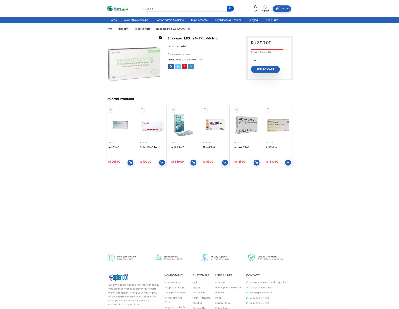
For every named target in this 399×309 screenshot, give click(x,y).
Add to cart (265, 69)
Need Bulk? (272, 20)
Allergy (111, 142)
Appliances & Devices (228, 20)
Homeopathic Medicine (170, 20)
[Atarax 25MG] (246, 125)
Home (113, 20)
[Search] (230, 9)
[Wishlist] (265, 7)
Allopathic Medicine (136, 20)
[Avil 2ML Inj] (278, 125)
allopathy (123, 28)
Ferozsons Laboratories (179, 54)
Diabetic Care (142, 28)
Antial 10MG (177, 147)
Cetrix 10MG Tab (149, 147)
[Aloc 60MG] (215, 125)
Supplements (199, 20)
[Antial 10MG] (183, 125)
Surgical (253, 20)
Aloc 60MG (209, 147)
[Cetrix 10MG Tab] (152, 125)
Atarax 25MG (241, 147)
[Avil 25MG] (120, 125)
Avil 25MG (113, 147)
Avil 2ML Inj (271, 147)
